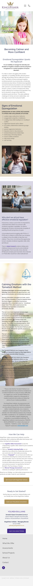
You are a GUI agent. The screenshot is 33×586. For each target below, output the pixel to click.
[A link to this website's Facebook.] (3, 567)
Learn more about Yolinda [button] (16, 531)
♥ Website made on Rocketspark (22, 578)
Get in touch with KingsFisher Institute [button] (16, 480)
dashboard (12, 578)
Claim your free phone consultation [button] (16, 502)
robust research (11, 246)
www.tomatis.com (22, 425)
